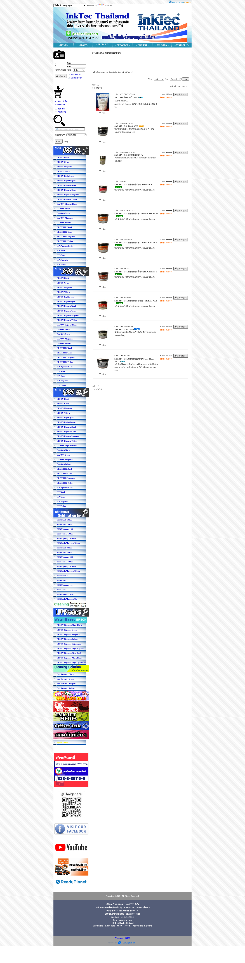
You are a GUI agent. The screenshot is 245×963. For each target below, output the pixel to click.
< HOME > (63, 45)
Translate (108, 5)
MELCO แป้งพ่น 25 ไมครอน (126, 97)
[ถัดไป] (99, 88)
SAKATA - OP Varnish (124, 329)
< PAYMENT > (142, 45)
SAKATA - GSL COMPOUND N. (128, 155)
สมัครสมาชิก (76, 78)
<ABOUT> (83, 45)
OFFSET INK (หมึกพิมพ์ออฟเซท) (106, 53)
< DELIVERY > (162, 45)
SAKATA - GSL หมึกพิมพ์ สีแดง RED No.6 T (133, 185)
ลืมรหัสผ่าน (76, 74)
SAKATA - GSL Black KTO (126, 126)
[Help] (66, 141)
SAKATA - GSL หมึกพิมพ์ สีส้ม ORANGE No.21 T (135, 243)
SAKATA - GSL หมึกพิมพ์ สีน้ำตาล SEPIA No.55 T (135, 272)
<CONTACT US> (181, 45)
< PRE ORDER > (122, 45)
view (103, 113)
